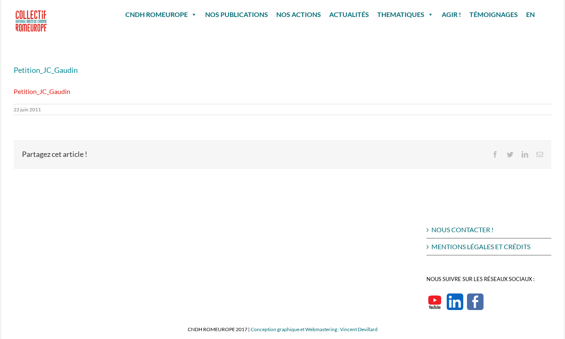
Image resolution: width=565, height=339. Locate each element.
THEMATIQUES (400, 14)
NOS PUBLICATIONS (236, 14)
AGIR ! (451, 14)
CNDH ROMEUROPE (156, 14)
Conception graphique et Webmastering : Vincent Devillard (314, 329)
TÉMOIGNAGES (493, 14)
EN (530, 14)
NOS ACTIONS (298, 14)
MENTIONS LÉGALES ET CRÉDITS (480, 246)
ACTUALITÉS (349, 14)
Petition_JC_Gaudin (42, 91)
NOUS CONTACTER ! (462, 229)
